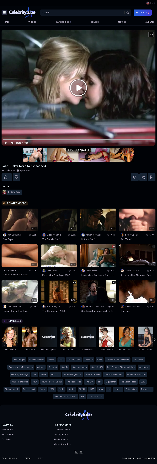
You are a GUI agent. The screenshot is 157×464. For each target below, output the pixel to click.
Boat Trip (55, 374)
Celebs (95, 22)
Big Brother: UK (12, 389)
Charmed (53, 367)
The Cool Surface (128, 382)
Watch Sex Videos (62, 444)
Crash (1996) (97, 367)
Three (43, 374)
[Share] (143, 177)
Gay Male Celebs (62, 429)
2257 (40, 458)
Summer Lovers (80, 367)
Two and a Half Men (114, 374)
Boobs (72, 389)
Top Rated (6, 439)
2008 (52, 389)
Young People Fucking (52, 382)
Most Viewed (8, 434)
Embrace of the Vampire (65, 396)
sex (99, 382)
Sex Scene (138, 360)
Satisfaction (131, 389)
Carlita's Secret (96, 396)
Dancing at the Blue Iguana (21, 367)
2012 (61, 360)
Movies (122, 22)
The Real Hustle (74, 382)
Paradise (89, 360)
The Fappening (61, 439)
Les (34, 374)
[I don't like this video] (16, 177)
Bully (143, 382)
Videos (32, 22)
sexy (101, 389)
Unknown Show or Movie (118, 360)
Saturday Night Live (72, 374)
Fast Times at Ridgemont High (121, 367)
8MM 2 (82, 389)
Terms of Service (9, 458)
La (109, 389)
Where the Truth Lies (136, 374)
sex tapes (143, 367)
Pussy (42, 389)
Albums (150, 22)
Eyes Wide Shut (93, 374)
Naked (51, 360)
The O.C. (89, 382)
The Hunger (19, 360)
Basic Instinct (29, 389)
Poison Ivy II (146, 389)
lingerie (118, 389)
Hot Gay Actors (61, 434)
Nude (61, 389)
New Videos (7, 429)
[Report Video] (151, 177)
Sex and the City (36, 360)
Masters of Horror (20, 382)
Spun (35, 382)
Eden (99, 360)
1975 (92, 389)
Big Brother (111, 382)
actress (40, 367)
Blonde (64, 367)
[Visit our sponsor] (78, 155)
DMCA (28, 458)
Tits (82, 396)
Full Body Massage (19, 374)
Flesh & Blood (74, 360)
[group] (10, 339)
